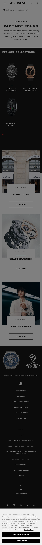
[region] (21, 527)
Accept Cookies (21, 541)
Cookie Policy (29, 530)
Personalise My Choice (21, 534)
